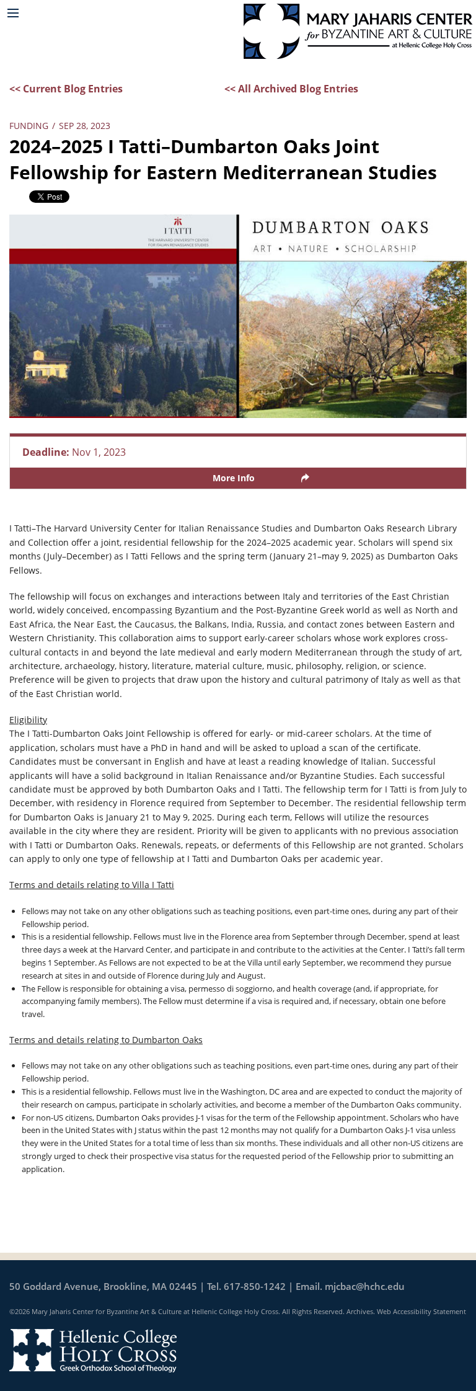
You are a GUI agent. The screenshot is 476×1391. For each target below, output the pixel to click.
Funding (28, 125)
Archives (359, 1311)
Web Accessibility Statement (421, 1311)
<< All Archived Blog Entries (291, 89)
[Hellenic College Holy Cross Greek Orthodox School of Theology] (93, 1349)
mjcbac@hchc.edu (365, 1286)
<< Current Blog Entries (66, 89)
